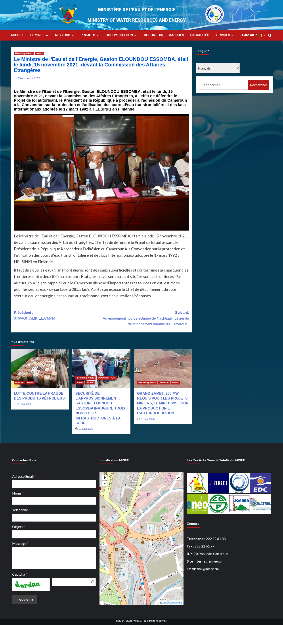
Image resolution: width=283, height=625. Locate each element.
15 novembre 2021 (29, 78)
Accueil (17, 35)
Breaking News (24, 53)
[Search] (270, 35)
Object (18, 526)
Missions (62, 35)
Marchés (176, 35)
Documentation (119, 35)
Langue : (250, 35)
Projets (88, 35)
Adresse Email (24, 476)
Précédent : (34, 315)
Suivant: (146, 318)
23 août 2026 (24, 404)
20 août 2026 (148, 419)
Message (20, 543)
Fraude (19, 382)
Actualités (199, 35)
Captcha (19, 574)
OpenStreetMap (172, 602)
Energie (164, 382)
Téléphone (21, 510)
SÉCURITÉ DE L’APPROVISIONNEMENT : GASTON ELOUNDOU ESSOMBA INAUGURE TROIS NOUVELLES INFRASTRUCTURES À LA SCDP (100, 408)
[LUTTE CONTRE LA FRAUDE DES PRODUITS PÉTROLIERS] (40, 368)
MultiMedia (153, 35)
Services (222, 35)
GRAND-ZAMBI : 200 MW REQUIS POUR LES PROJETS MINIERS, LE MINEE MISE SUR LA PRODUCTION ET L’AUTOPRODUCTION (163, 403)
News (39, 53)
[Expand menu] (47, 35)
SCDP (90, 382)
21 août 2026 (86, 428)
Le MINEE (37, 35)
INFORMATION (106, 377)
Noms (18, 493)
